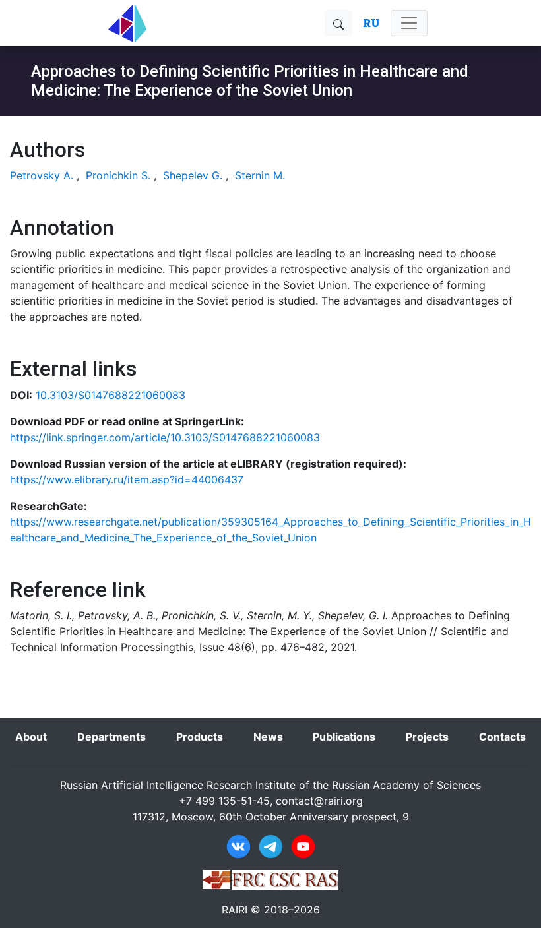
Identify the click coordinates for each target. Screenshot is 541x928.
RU (371, 23)
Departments (111, 736)
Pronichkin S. (118, 175)
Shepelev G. (192, 175)
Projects (427, 736)
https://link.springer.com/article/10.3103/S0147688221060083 (165, 437)
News (268, 736)
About (31, 736)
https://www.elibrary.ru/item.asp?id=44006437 (126, 479)
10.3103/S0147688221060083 (110, 395)
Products (199, 736)
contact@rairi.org (319, 800)
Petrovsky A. (41, 175)
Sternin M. (260, 175)
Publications (344, 736)
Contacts (502, 736)
